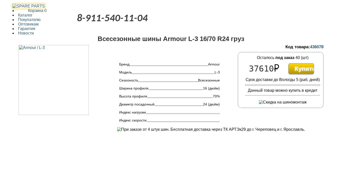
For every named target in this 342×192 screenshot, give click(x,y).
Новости (26, 33)
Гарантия (26, 28)
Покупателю (29, 20)
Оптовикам (28, 24)
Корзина (32, 10)
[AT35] (29, 6)
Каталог (25, 15)
